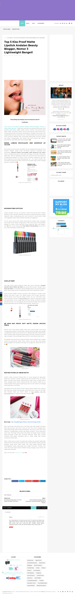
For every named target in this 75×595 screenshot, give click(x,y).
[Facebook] (1, 293)
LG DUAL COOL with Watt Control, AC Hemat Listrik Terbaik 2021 (64, 140)
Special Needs (30, 585)
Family (37, 567)
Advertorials (30, 560)
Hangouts (38, 572)
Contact (31, 591)
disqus (38, 507)
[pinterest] (64, 23)
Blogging (29, 565)
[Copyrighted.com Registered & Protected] (61, 224)
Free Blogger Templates (7, 593)
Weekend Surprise (41, 585)
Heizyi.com (9, 23)
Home (22, 23)
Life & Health (38, 578)
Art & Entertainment (32, 562)
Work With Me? (37, 591)
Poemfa (41, 580)
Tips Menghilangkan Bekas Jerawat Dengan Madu (26, 422)
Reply (11, 527)
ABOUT (27, 23)
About (27, 591)
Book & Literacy (38, 565)
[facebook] (62, 591)
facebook (44, 507)
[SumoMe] (1, 304)
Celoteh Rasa (30, 567)
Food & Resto (37, 570)
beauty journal (18, 452)
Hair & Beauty (10, 37)
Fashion (43, 567)
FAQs (33, 23)
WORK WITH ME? (16, 29)
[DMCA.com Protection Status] (61, 227)
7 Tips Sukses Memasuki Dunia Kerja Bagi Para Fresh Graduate (64, 164)
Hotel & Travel (40, 575)
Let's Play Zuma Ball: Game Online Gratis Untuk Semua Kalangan (64, 152)
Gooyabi (53, 591)
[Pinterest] (1, 300)
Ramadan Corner (31, 583)
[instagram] (62, 23)
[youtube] (66, 23)
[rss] (55, 23)
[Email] (1, 302)
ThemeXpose (48, 591)
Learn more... (61, 119)
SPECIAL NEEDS (6, 29)
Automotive (42, 562)
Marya (10, 517)
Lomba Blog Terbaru (32, 580)
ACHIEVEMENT (41, 23)
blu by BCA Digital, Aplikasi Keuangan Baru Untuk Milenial (64, 146)
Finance (29, 570)
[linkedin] (60, 591)
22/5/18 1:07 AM (41, 516)
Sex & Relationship (42, 583)
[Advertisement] (37, 10)
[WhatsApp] (1, 297)
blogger (33, 507)
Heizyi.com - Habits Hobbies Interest (17, 591)
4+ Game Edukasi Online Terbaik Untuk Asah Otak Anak (63, 158)
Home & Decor (31, 575)
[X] (1, 295)
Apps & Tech (38, 560)
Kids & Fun (29, 578)
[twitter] (60, 23)
